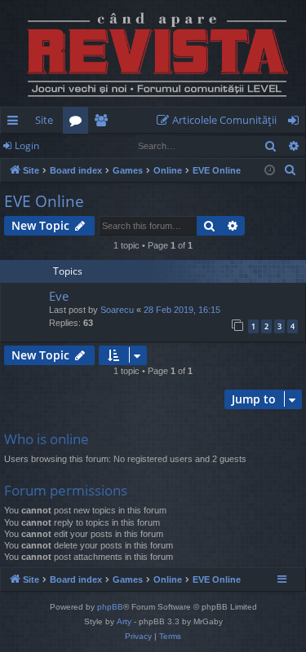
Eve (59, 296)
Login (27, 145)
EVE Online (44, 201)
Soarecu (117, 310)
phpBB (110, 606)
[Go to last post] (26, 313)
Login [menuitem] (296, 123)
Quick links (16, 123)
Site (44, 119)
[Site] (153, 53)
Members (104, 123)
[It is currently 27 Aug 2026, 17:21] (269, 170)
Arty (124, 621)
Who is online (46, 439)
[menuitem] (220, 120)
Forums (78, 123)
